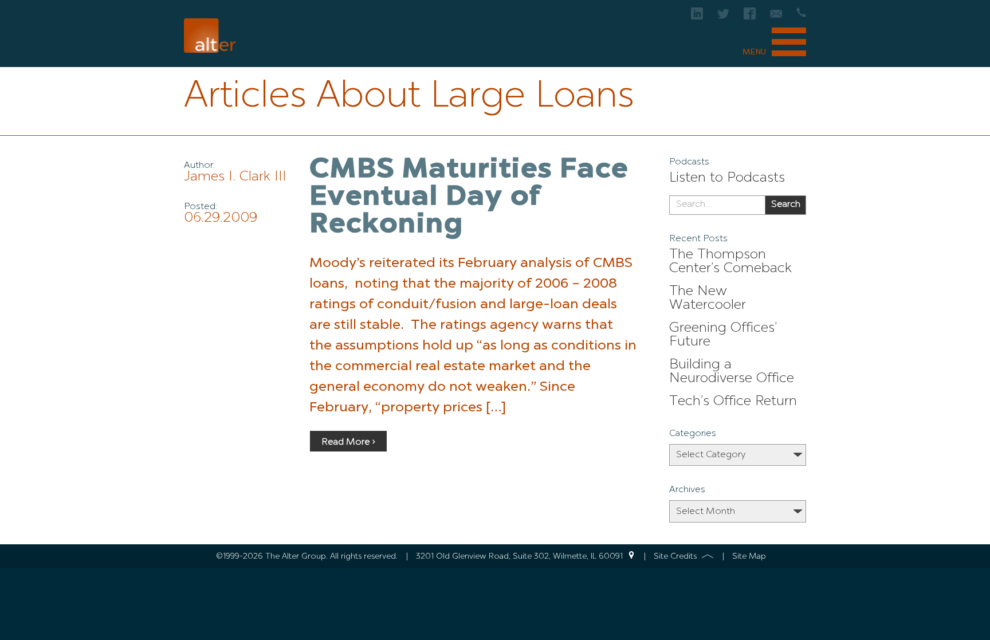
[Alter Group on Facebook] (750, 17)
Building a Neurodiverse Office (731, 372)
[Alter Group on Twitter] (723, 17)
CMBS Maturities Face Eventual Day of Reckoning (468, 197)
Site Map (749, 556)
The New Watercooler (707, 298)
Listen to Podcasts (727, 178)
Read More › (348, 442)
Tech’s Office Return (733, 402)
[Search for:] (717, 205)
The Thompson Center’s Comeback (730, 262)
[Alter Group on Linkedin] (697, 17)
